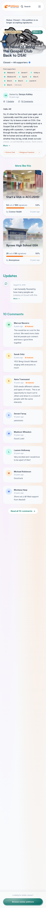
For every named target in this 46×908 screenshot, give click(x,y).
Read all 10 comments (23, 511)
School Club (10, 152)
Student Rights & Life (12, 32)
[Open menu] (39, 6)
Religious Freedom (26, 152)
